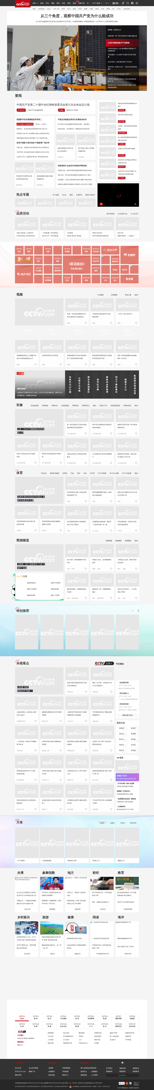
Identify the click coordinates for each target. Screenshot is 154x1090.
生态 (48, 9)
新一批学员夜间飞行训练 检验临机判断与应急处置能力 (76, 426)
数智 (108, 9)
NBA (78, 473)
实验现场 (95, 721)
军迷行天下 (103, 405)
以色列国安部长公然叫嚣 (50, 355)
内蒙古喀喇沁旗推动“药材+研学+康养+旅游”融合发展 (51, 938)
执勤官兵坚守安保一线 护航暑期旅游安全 (127, 426)
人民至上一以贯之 (40, 124)
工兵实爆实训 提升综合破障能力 (102, 455)
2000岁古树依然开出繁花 (125, 786)
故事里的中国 (129, 1033)
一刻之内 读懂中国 (30, 333)
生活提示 (113, 1040)
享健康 (133, 734)
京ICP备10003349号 (47, 1086)
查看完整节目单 (127, 715)
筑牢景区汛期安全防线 (125, 115)
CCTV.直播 (96, 3)
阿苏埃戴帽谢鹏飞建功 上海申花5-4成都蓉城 (102, 493)
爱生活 (121, 739)
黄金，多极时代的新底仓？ (101, 902)
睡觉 (118, 569)
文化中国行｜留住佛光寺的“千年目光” (120, 62)
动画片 (112, 823)
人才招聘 (94, 1075)
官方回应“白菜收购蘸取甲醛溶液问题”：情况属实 (74, 124)
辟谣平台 (84, 1071)
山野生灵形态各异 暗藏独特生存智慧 (51, 743)
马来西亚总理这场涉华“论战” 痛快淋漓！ (101, 315)
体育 (63, 3)
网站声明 (18, 1075)
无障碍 (123, 5)
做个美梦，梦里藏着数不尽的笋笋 (76, 561)
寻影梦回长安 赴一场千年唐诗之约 (77, 772)
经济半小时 (20, 809)
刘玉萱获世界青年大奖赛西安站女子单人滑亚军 (76, 523)
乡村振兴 (41, 9)
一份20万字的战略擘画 (35, 110)
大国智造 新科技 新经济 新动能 (74, 234)
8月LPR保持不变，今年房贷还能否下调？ (102, 894)
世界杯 (65, 473)
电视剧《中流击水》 (124, 791)
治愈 (118, 598)
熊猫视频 (109, 541)
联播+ (61, 110)
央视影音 (51, 1071)
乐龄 (91, 9)
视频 (52, 3)
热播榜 (131, 255)
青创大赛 (127, 295)
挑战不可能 (113, 1033)
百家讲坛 (95, 692)
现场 (68, 323)
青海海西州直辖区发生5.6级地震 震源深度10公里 (102, 357)
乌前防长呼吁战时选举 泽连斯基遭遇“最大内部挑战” (77, 713)
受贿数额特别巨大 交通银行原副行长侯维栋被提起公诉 (26, 357)
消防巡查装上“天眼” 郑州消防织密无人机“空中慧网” (76, 902)
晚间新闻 (82, 1033)
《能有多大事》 (72, 860)
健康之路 (45, 721)
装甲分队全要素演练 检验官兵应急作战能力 (102, 426)
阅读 (97, 9)
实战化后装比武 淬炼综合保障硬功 (76, 455)
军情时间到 (127, 405)
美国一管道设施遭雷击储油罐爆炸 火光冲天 (127, 357)
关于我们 (109, 1068)
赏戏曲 (133, 750)
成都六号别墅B (32, 589)
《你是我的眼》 (47, 860)
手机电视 (65, 1071)
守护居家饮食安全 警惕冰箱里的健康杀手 (102, 713)
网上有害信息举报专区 (88, 1068)
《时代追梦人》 (124, 693)
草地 (68, 569)
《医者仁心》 (96, 860)
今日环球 (121, 155)
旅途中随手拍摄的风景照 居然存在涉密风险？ (77, 684)
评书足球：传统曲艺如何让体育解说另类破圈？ (51, 894)
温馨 (124, 569)
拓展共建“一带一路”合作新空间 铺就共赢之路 (122, 36)
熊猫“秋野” (100, 598)
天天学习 (21, 110)
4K (88, 3)
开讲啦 (81, 1036)
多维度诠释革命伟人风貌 (125, 794)
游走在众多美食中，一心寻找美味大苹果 (127, 590)
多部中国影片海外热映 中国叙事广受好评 (33, 143)
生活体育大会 (122, 214)
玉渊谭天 (79, 195)
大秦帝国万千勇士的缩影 (125, 802)
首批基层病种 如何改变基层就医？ (51, 801)
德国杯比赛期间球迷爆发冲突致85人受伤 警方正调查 (75, 184)
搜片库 (124, 270)
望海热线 (84, 1075)
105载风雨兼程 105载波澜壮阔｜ (83, 21)
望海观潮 (77, 330)
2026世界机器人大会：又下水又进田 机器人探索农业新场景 (26, 938)
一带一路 (56, 9)
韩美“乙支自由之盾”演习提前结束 (26, 455)
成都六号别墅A (56, 583)
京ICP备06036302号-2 (34, 1086)
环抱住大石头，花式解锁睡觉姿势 (101, 561)
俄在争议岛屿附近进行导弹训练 (51, 455)
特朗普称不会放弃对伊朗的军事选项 (72, 166)
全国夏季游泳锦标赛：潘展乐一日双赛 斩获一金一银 (101, 523)
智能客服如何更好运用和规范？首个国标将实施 (32, 138)
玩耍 (124, 598)
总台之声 (18, 1068)
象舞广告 (32, 1071)
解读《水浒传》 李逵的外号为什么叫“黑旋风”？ (102, 684)
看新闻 (121, 728)
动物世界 (128, 1036)
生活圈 (96, 1043)
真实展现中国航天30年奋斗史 (126, 779)
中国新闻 (121, 144)
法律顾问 (94, 1071)
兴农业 (133, 745)
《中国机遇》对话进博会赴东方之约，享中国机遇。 (51, 234)
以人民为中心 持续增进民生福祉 (106, 21)
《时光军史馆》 (124, 704)
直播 (22, 576)
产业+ (119, 9)
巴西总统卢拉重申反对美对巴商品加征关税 (24, 177)
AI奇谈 (51, 330)
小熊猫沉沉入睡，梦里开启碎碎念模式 (127, 561)
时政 (34, 3)
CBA (85, 473)
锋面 (71, 195)
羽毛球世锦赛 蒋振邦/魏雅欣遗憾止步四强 (51, 523)
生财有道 (20, 750)
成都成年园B (31, 595)
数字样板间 (111, 214)
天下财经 (121, 178)
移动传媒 (51, 1075)
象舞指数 (48, 872)
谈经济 (121, 745)
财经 (58, 3)
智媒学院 (122, 1068)
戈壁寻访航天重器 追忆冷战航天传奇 (51, 772)
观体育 (133, 728)
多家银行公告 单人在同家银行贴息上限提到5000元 (33, 133)
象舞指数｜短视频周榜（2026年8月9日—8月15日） (51, 902)
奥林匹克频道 (54, 473)
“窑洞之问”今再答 (72, 110)
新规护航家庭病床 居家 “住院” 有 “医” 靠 (102, 772)
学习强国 (56, 195)
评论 (47, 3)
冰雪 (68, 531)
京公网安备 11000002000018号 (82, 1086)
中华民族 (128, 1040)
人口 (80, 1040)
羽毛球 (19, 530)
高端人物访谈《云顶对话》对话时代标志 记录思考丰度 (26, 234)
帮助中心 (65, 1075)
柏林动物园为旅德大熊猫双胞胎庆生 (45, 177)
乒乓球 (92, 473)
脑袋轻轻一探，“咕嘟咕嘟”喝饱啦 (101, 590)
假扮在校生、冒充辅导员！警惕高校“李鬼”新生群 (74, 129)
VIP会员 (44, 473)
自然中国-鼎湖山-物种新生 (25, 1038)
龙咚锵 (127, 330)
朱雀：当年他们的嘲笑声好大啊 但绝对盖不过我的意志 (76, 315)
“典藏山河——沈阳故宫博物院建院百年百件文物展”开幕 (26, 902)
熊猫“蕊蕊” (75, 598)
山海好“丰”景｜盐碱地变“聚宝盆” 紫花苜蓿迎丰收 (32, 157)
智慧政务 (122, 1071)
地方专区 (26, 274)
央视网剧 (114, 295)
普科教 (133, 739)
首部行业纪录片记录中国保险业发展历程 (100, 234)
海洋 (121, 917)
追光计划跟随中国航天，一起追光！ (126, 234)
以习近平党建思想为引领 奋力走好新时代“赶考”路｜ (54, 21)
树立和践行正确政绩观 (25, 124)
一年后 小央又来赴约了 (125, 314)
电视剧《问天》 (122, 776)
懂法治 (121, 750)
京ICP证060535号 (20, 1086)
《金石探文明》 (124, 682)
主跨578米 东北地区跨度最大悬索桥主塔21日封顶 (33, 152)
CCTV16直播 (126, 473)
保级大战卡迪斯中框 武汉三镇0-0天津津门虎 (127, 493)
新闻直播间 (122, 133)
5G (113, 9)
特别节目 (133, 823)
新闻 (42, 3)
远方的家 (70, 809)
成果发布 (136, 1068)
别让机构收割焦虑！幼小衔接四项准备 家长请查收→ (126, 894)
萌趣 (93, 569)
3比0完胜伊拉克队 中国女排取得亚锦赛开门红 (77, 493)
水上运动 (95, 531)
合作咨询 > (122, 1075)
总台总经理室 (33, 1068)
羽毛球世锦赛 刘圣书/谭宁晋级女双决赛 (26, 523)
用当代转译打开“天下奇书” (125, 809)
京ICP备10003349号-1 (61, 1086)
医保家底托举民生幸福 (74, 938)
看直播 (129, 279)
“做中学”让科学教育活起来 (125, 902)
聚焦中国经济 (90, 195)
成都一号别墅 (55, 595)
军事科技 (75, 405)
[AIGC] (115, 3)
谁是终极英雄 (115, 405)
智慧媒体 (109, 1071)
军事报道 (45, 405)
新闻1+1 (44, 809)
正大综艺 (66, 1040)
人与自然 (51, 1040)
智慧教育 (136, 1071)
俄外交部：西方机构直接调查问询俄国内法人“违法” (74, 175)
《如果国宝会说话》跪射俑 (126, 799)
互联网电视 (66, 1068)
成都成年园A (55, 589)
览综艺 (121, 734)
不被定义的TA (105, 330)
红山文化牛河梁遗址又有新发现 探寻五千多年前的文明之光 (26, 894)
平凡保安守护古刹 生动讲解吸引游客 (102, 801)
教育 (69, 3)
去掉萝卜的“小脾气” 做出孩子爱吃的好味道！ (101, 743)
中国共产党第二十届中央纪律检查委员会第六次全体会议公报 (53, 104)
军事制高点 (86, 405)
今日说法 (51, 1036)
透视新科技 (71, 750)
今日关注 (70, 721)
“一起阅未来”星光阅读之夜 (100, 938)
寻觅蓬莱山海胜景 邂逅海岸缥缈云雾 (77, 801)
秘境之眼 (51, 1043)
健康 (85, 9)
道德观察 (95, 809)
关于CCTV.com (20, 1071)
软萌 (73, 569)
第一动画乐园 (114, 1036)
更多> (136, 295)
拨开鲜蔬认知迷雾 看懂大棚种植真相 (77, 743)
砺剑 (94, 405)
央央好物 (126, 9)
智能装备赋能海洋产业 (124, 938)
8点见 (64, 195)
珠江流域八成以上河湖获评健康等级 (86, 149)
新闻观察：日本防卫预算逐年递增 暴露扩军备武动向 (75, 180)
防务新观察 (35, 405)
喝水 (93, 598)
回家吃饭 (95, 750)
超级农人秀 (45, 750)
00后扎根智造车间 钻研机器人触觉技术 (26, 801)
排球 (68, 501)
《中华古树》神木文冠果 (125, 783)
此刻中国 (27, 330)
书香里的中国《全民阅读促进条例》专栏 (101, 946)
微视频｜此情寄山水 (114, 30)
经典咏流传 (98, 1033)
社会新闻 (81, 157)
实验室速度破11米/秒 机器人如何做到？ (65, 149)
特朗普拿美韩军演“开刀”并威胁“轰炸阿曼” (26, 772)
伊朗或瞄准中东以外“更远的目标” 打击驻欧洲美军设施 (77, 357)
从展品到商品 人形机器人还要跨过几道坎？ (26, 713)
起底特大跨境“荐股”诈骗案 (126, 148)
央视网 (50, 1068)
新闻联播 (121, 110)
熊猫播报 (118, 541)
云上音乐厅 (135, 214)
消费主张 (70, 780)
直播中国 (81, 3)
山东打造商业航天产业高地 (116, 42)
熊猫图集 (128, 541)
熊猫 (74, 3)
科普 (80, 9)
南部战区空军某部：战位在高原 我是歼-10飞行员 (127, 455)
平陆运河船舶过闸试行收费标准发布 (72, 119)
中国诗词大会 (83, 1043)
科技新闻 (60, 157)
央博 (63, 9)
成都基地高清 (31, 583)
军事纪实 (55, 405)
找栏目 (115, 270)
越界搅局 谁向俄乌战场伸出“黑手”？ (119, 74)
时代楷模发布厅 (68, 1036)
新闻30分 (121, 167)
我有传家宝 (98, 1036)
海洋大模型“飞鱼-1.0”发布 (125, 946)
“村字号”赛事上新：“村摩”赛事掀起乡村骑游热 (26, 946)
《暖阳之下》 (121, 860)
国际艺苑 (97, 1040)
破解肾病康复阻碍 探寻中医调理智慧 (51, 713)
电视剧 (102, 823)
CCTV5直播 (102, 473)
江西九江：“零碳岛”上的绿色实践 (76, 894)
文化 (68, 9)
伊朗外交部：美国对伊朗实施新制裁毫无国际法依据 (75, 170)
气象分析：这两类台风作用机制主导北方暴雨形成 (33, 147)
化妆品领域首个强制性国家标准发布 (76, 946)
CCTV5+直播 (114, 473)
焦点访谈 (121, 121)
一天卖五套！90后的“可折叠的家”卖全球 (26, 743)
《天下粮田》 (21, 860)
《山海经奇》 (121, 806)
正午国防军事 (21, 463)
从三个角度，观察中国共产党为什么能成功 (77, 16)
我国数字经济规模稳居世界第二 (29, 119)
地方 (34, 9)
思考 (68, 598)
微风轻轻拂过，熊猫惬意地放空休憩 (76, 590)
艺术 (102, 9)
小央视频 (100, 295)
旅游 (74, 9)
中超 (72, 473)
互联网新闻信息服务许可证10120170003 (27, 1083)
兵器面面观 (65, 405)
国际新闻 (19, 185)
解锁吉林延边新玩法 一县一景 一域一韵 (51, 946)
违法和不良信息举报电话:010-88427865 (90, 1083)
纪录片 (123, 823)
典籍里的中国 (67, 1043)
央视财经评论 (21, 721)
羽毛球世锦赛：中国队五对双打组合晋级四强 (127, 523)
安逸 (98, 569)
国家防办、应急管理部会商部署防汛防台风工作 (32, 129)
